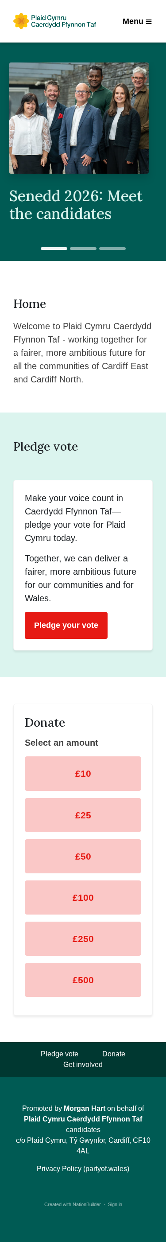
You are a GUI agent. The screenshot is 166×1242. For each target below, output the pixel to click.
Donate (113, 1054)
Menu (133, 21)
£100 (83, 897)
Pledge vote (59, 1054)
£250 (83, 939)
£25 (83, 815)
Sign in (115, 1204)
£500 (83, 980)
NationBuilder (87, 1204)
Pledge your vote (66, 625)
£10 (83, 773)
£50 (83, 856)
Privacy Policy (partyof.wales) (83, 1168)
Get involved (83, 1064)
